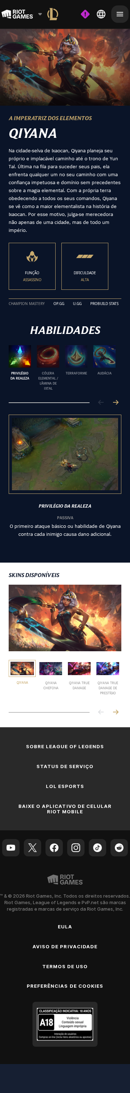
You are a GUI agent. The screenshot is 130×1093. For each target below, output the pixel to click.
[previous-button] (101, 403)
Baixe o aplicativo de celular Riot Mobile (65, 808)
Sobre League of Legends (65, 746)
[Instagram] (76, 847)
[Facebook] (54, 847)
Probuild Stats (104, 304)
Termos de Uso (65, 966)
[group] (62, 368)
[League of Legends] (53, 14)
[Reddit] (119, 847)
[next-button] (115, 403)
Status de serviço (65, 766)
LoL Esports (65, 786)
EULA (65, 926)
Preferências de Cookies (65, 986)
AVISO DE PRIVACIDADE (65, 946)
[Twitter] (32, 847)
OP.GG (58, 304)
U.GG (77, 304)
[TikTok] (97, 847)
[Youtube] (10, 847)
